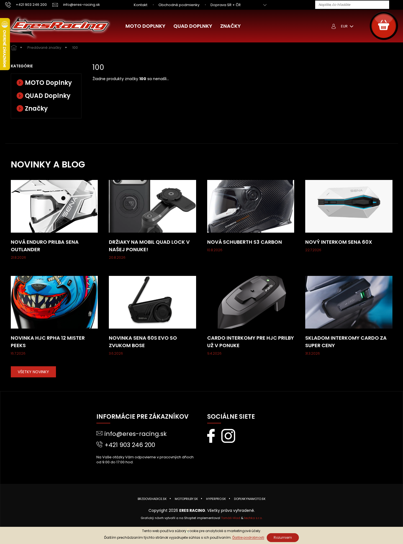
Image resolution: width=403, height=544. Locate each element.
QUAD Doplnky (47, 95)
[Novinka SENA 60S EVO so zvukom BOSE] (152, 302)
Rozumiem (283, 537)
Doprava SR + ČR (226, 4)
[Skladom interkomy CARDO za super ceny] (348, 302)
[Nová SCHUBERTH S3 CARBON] (250, 206)
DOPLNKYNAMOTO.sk (250, 499)
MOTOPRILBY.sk (186, 499)
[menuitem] (145, 26)
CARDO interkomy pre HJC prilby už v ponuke (250, 341)
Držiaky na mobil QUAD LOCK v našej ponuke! (149, 245)
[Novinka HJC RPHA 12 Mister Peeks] (54, 302)
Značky (36, 108)
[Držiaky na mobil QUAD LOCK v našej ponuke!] (152, 206)
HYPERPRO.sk (216, 499)
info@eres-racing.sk (135, 433)
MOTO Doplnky (48, 82)
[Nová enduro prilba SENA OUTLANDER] (54, 206)
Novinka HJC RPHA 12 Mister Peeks (48, 341)
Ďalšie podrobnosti (248, 537)
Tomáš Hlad (230, 518)
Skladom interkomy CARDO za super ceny (346, 341)
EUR (344, 26)
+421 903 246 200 (129, 445)
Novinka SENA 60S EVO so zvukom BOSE (143, 341)
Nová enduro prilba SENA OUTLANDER (45, 245)
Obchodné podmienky (178, 4)
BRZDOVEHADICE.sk (152, 499)
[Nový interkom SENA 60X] (348, 206)
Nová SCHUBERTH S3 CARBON (244, 241)
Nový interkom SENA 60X (338, 241)
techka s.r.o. (253, 518)
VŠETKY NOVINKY (33, 372)
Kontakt (140, 4)
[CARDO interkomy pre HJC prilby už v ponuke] (250, 302)
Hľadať (395, 5)
